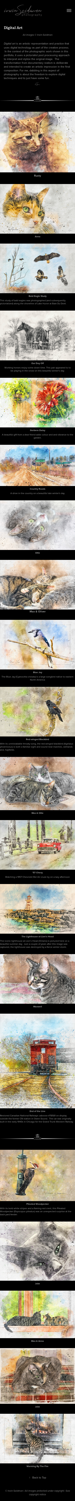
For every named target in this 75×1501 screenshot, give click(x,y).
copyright (34, 1494)
